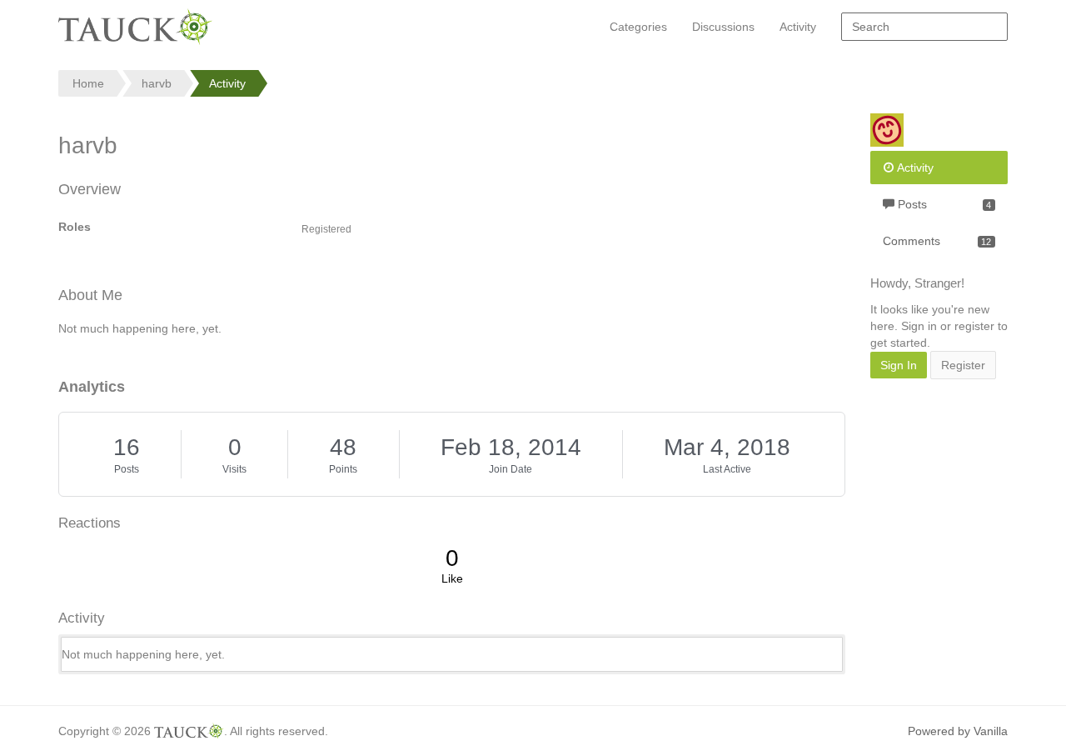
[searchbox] (924, 27)
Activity (798, 26)
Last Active (727, 469)
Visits (234, 469)
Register (963, 365)
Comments (937, 241)
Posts (126, 469)
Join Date (510, 469)
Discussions (723, 26)
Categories (638, 26)
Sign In (898, 365)
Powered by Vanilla (958, 731)
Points (343, 469)
